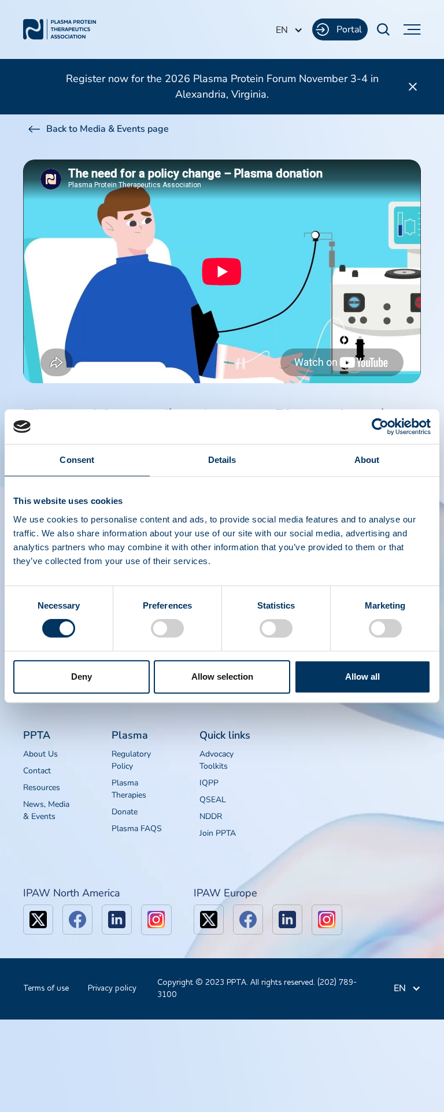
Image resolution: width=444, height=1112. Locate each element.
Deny (81, 676)
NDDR (210, 816)
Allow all (362, 676)
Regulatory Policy (131, 760)
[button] (289, 30)
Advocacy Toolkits (216, 760)
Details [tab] (222, 460)
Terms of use (46, 988)
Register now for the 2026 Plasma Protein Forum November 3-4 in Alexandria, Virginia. (222, 86)
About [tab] (367, 460)
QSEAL (212, 799)
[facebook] (77, 920)
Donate (125, 811)
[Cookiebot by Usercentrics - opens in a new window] (380, 426)
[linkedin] (117, 920)
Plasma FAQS (137, 828)
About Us (40, 753)
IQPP (209, 782)
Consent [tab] (77, 460)
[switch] (167, 628)
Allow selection (222, 676)
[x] (38, 920)
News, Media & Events (46, 810)
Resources (41, 787)
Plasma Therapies (129, 788)
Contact (37, 770)
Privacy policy (112, 988)
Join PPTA (217, 833)
